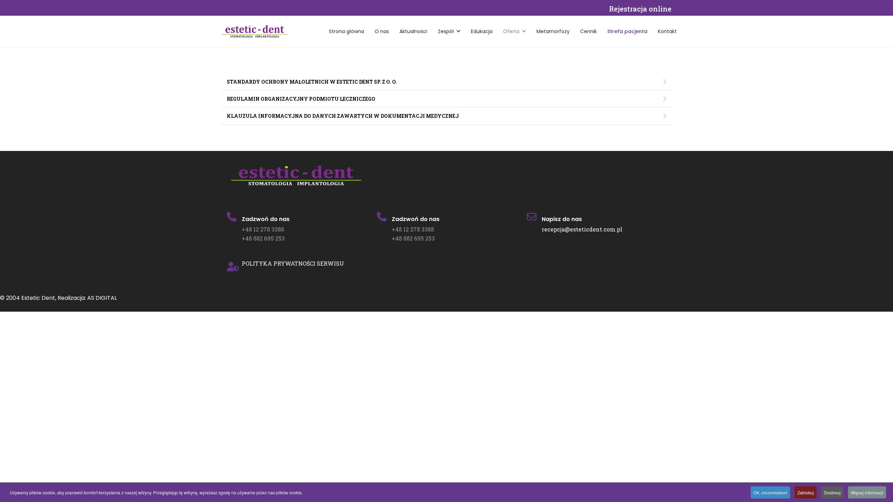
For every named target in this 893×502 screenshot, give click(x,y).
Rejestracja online (640, 8)
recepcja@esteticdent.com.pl (582, 229)
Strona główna (346, 31)
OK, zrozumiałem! (770, 492)
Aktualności (413, 31)
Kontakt (667, 31)
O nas (382, 31)
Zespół (446, 31)
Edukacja (482, 31)
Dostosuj (832, 492)
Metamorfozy (553, 31)
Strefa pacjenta (627, 31)
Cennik (588, 31)
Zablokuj (805, 492)
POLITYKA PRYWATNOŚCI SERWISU (293, 263)
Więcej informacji (867, 492)
